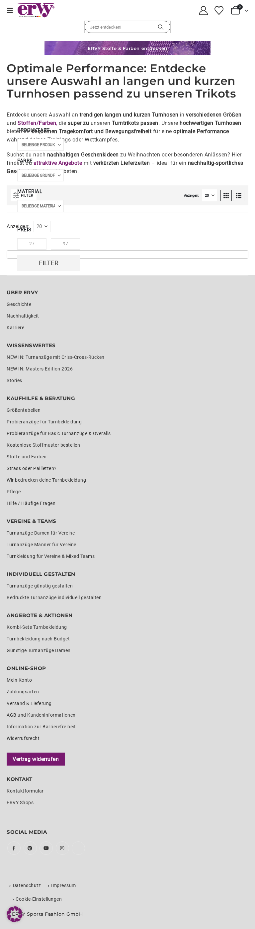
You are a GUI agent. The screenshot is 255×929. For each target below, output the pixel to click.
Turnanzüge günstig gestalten (40, 585)
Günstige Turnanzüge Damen (39, 650)
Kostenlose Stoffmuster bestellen (43, 445)
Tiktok (78, 848)
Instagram (62, 848)
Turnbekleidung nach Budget (38, 638)
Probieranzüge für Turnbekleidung (44, 421)
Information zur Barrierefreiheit (41, 726)
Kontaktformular (25, 791)
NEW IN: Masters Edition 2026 (40, 368)
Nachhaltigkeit (23, 316)
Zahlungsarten (23, 691)
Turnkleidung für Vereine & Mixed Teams (51, 556)
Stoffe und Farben (27, 456)
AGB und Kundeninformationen (41, 715)
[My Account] (203, 10)
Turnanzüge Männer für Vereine (41, 544)
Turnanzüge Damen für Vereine (41, 533)
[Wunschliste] (218, 10)
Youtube (46, 848)
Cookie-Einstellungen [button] (39, 899)
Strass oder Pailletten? (32, 468)
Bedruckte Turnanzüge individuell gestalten (54, 597)
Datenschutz (27, 885)
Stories (14, 380)
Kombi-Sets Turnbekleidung (37, 627)
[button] (12, 10)
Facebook (14, 848)
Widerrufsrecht (23, 738)
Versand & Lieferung (29, 703)
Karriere (15, 327)
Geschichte (19, 304)
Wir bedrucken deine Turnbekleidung (46, 480)
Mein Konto (19, 680)
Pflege (14, 491)
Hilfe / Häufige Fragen (31, 503)
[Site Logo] (36, 10)
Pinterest (30, 848)
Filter (48, 263)
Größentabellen (24, 410)
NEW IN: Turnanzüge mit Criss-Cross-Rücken (56, 357)
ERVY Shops (20, 802)
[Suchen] (160, 27)
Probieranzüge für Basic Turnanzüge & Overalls (59, 433)
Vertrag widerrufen (36, 759)
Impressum (63, 885)
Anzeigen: (191, 195)
